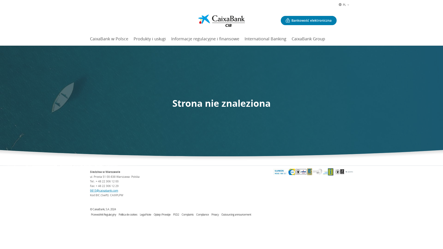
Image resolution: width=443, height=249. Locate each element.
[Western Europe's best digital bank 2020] (317, 172)
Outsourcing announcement (236, 214)
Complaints (188, 214)
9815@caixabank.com (104, 190)
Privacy (215, 214)
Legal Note (145, 214)
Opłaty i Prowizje (162, 214)
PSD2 (176, 214)
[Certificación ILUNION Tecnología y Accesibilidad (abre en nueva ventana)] (284, 172)
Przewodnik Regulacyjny (103, 214)
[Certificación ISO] (339, 172)
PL (344, 4)
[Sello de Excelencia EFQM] (309, 171)
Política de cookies (128, 214)
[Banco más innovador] (328, 172)
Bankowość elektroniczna (311, 20)
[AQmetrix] (349, 172)
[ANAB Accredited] (301, 172)
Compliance (202, 214)
